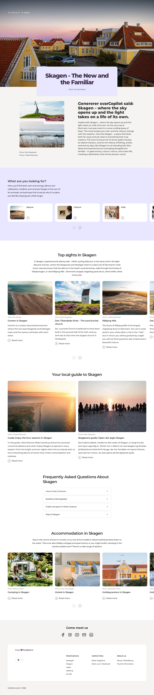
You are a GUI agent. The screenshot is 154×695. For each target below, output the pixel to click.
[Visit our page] (70, 635)
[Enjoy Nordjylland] (24, 650)
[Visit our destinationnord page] (91, 635)
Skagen (69, 664)
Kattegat (70, 660)
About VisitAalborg (125, 660)
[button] (30, 329)
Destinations (15, 13)
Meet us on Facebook (101, 664)
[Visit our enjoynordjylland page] (63, 635)
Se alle (69, 674)
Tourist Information (125, 664)
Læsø (68, 667)
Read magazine (98, 660)
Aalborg (69, 671)
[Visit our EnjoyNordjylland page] (77, 635)
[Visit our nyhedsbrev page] (84, 635)
